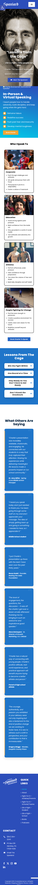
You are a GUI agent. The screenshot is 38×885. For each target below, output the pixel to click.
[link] (2, 7)
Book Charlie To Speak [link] (19, 339)
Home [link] (24, 789)
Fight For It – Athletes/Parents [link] (28, 797)
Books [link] (24, 819)
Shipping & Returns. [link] (17, 883)
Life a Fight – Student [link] (27, 808)
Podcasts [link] (25, 823)
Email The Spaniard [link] (11, 854)
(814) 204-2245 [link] (11, 838)
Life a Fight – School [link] (27, 814)
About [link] (24, 792)
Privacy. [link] (26, 883)
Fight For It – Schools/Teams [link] (28, 803)
